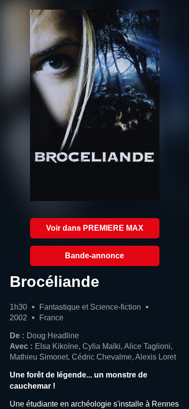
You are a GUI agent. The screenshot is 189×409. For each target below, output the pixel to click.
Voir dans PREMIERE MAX (94, 228)
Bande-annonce (94, 256)
